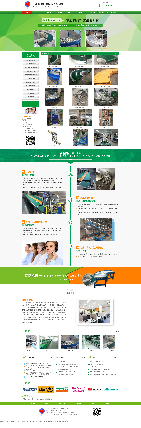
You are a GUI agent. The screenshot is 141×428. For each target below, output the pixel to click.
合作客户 (27, 383)
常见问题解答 (30, 357)
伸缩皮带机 (31, 96)
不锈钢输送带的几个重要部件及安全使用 (68, 366)
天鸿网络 (75, 414)
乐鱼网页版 (2, 421)
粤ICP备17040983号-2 (65, 408)
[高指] (45, 8)
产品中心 (48, 12)
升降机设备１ (54, 136)
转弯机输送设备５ (79, 75)
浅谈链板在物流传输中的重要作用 (98, 364)
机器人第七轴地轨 (30, 60)
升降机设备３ (79, 116)
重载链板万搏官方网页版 (31, 74)
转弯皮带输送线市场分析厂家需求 (66, 374)
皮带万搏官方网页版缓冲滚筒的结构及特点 (68, 364)
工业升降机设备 (31, 78)
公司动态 (61, 357)
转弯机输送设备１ (105, 95)
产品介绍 (59, 12)
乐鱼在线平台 (55, 421)
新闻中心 (70, 12)
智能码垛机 (31, 93)
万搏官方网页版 (27, 300)
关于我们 (37, 12)
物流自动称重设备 (30, 85)
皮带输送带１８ (105, 136)
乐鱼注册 (17, 421)
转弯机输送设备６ (54, 75)
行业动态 (94, 357)
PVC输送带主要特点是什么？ (65, 369)
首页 (27, 12)
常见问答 (93, 403)
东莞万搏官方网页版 (28, 399)
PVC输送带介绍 (61, 361)
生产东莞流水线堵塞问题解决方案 (66, 372)
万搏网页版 (34, 421)
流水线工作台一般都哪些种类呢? (34, 365)
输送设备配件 (30, 89)
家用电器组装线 (31, 71)
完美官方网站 (29, 421)
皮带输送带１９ (80, 136)
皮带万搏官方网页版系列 (31, 67)
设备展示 (81, 12)
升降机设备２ (105, 116)
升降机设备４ (54, 116)
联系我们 (107, 403)
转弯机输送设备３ (54, 95)
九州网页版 (22, 421)
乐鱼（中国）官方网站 (64, 421)
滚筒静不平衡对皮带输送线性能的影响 (100, 369)
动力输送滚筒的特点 (95, 366)
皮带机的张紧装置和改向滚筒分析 (98, 372)
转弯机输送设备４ (105, 75)
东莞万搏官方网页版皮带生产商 (44, 399)
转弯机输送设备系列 (31, 82)
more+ (116, 53)
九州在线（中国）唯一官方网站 (45, 421)
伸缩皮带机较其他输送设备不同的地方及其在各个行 (103, 374)
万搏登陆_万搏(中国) (10, 421)
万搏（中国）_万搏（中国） (103, 13)
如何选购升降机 (30, 371)
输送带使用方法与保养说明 (97, 361)
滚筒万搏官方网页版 (31, 63)
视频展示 (92, 12)
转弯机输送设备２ (79, 95)
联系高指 (113, 12)
